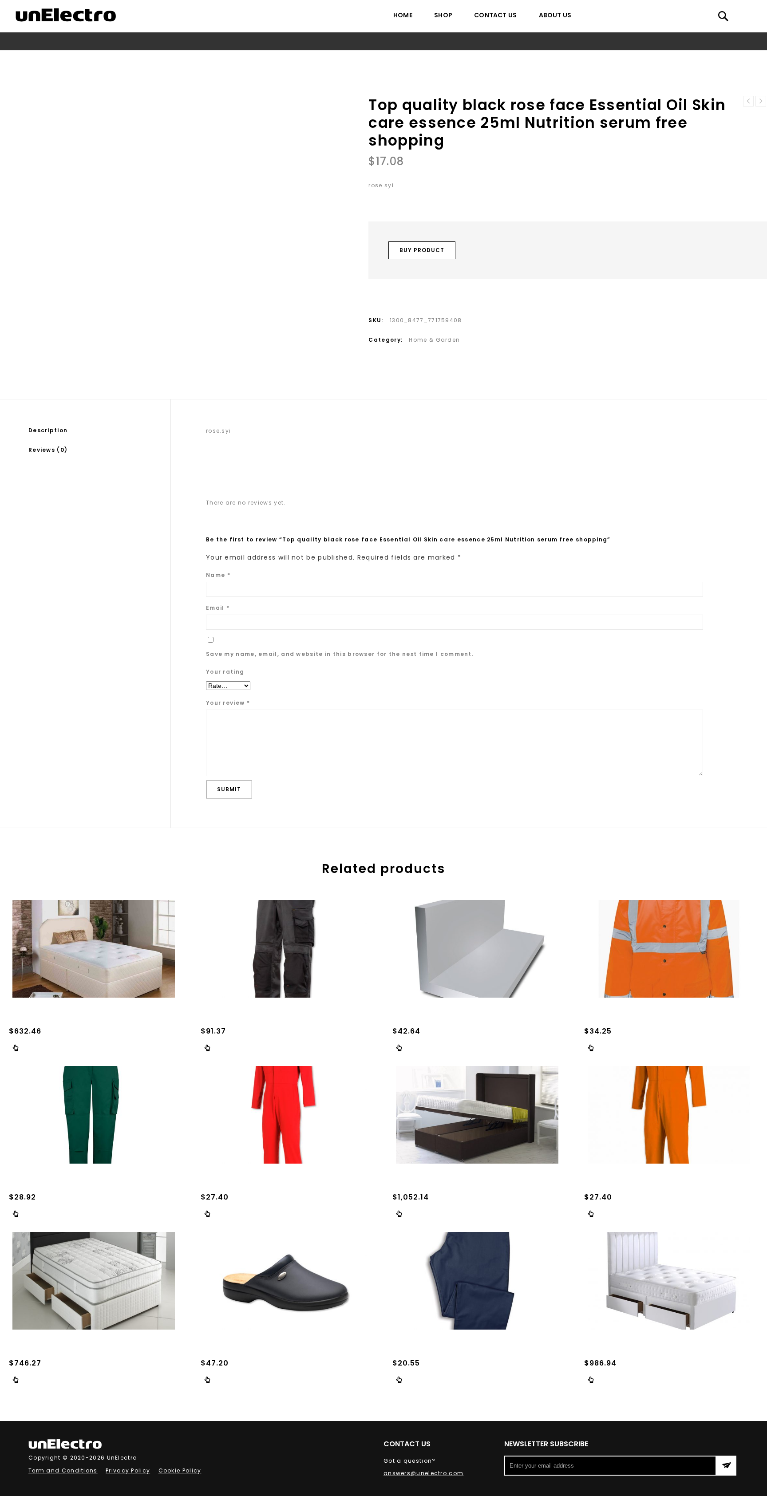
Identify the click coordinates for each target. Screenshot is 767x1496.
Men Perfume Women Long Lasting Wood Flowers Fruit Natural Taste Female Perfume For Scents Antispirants (748, 101)
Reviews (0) (47, 450)
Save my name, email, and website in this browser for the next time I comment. (340, 654)
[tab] (99, 430)
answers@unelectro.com (423, 1473)
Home (402, 15)
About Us (555, 15)
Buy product (421, 250)
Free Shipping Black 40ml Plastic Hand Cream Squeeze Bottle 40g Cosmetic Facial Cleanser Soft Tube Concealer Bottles (760, 101)
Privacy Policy (128, 1470)
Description (47, 430)
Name (218, 575)
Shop (443, 15)
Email (217, 608)
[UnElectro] (66, 15)
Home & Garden (251, 58)
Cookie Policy (180, 1470)
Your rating (225, 671)
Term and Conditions (63, 1470)
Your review (228, 703)
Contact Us (495, 15)
